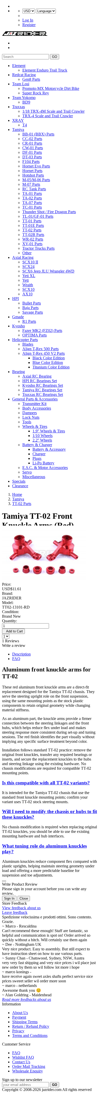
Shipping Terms (25, 1022)
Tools (26, 422)
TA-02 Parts (32, 198)
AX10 (27, 294)
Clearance (20, 486)
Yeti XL (28, 276)
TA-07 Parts (32, 202)
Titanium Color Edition (51, 367)
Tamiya (18, 129)
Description (21, 654)
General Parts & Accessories (35, 399)
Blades (27, 344)
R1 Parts (29, 321)
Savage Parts (32, 312)
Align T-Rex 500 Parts (40, 349)
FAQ (16, 659)
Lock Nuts (30, 417)
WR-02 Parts (32, 239)
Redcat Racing (24, 75)
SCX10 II (30, 262)
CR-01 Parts (32, 143)
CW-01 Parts (32, 148)
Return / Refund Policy (30, 1026)
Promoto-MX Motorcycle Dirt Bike (50, 88)
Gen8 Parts (31, 79)
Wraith (27, 285)
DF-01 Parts (32, 152)
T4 (24, 125)
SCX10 (28, 289)
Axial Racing (23, 257)
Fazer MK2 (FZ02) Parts (42, 330)
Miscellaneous (33, 477)
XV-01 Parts (32, 244)
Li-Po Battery (43, 463)
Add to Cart (13, 631)
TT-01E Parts (33, 225)
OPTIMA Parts (34, 335)
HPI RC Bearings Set (39, 381)
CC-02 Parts (32, 139)
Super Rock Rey (35, 93)
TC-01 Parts (32, 207)
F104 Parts (31, 161)
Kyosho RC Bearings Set (42, 385)
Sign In (9, 898)
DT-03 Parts (32, 157)
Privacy (18, 1031)
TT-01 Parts (31, 221)
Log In (27, 20)
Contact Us (21, 1062)
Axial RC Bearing (37, 376)
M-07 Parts (31, 184)
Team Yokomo (24, 97)
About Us (20, 1013)
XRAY (18, 120)
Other (26, 253)
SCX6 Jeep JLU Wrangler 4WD (48, 271)
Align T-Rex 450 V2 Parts (43, 353)
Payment (19, 1017)
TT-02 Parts (31, 230)
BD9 (26, 102)
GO (54, 57)
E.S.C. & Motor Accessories (45, 467)
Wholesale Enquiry (27, 1071)
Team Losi (20, 84)
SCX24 (28, 266)
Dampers (29, 413)
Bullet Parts (31, 303)
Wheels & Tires (34, 426)
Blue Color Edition (47, 362)
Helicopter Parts (25, 340)
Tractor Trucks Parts (38, 248)
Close (24, 898)
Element (18, 65)
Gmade (18, 317)
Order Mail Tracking (28, 1066)
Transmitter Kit (34, 403)
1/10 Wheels (42, 435)
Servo (27, 472)
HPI (15, 298)
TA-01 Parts (32, 193)
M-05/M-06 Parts (36, 180)
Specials (18, 481)
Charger (38, 454)
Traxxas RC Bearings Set (42, 394)
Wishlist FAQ (23, 1057)
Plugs (36, 458)
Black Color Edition (48, 358)
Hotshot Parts (33, 175)
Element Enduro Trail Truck (44, 70)
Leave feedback (14, 912)
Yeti (25, 280)
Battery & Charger (37, 445)
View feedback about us (21, 908)
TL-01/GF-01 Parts (37, 216)
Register (29, 25)
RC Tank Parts (34, 189)
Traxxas (18, 107)
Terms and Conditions (29, 1035)
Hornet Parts (32, 171)
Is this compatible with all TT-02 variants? (46, 782)
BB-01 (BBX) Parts (38, 134)
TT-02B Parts (33, 234)
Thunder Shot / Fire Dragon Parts (49, 212)
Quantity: (9, 621)
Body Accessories (36, 408)
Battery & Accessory (49, 449)
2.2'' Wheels (42, 440)
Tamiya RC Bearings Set (42, 390)
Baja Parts (30, 308)
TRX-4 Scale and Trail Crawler (47, 116)
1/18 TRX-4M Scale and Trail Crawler (53, 111)
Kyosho (18, 326)
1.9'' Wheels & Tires (48, 431)
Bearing (18, 371)
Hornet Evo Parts (36, 166)
